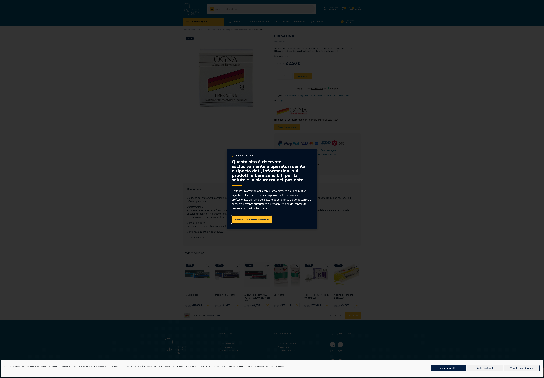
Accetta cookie (448, 368)
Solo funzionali (485, 368)
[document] (272, 189)
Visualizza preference (521, 368)
